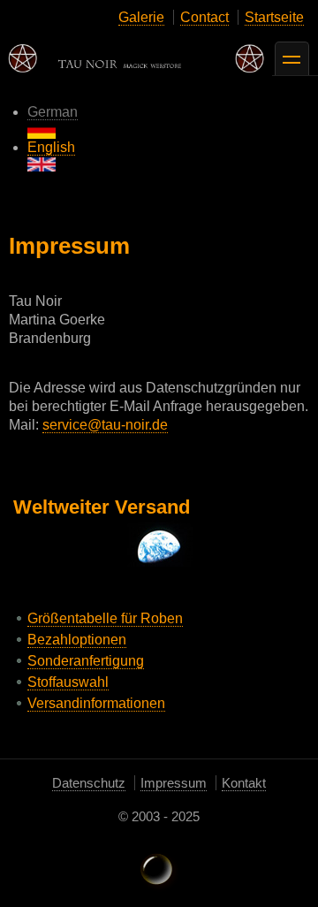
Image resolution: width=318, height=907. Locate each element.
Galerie (141, 17)
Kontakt (244, 782)
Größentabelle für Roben (105, 618)
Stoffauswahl (68, 682)
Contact (204, 17)
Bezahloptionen (76, 639)
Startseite (274, 17)
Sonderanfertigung (85, 660)
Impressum (173, 782)
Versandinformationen (96, 703)
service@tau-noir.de (105, 424)
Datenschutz (88, 782)
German (52, 111)
